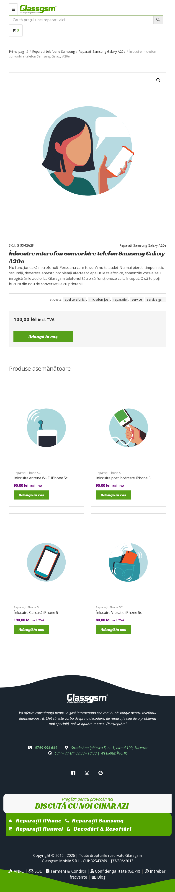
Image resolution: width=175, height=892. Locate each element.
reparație (120, 299)
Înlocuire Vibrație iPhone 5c (119, 612)
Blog (101, 877)
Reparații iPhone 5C (27, 473)
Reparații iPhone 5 (108, 473)
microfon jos (99, 299)
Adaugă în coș (43, 337)
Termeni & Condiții (67, 871)
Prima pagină (18, 51)
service (137, 299)
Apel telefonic (75, 299)
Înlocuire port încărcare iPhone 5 (123, 477)
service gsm (156, 299)
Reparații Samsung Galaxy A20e (102, 51)
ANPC (18, 871)
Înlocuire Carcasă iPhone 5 (36, 612)
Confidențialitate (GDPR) (117, 871)
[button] (158, 80)
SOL (37, 871)
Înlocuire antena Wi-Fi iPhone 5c (40, 477)
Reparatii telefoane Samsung (53, 51)
